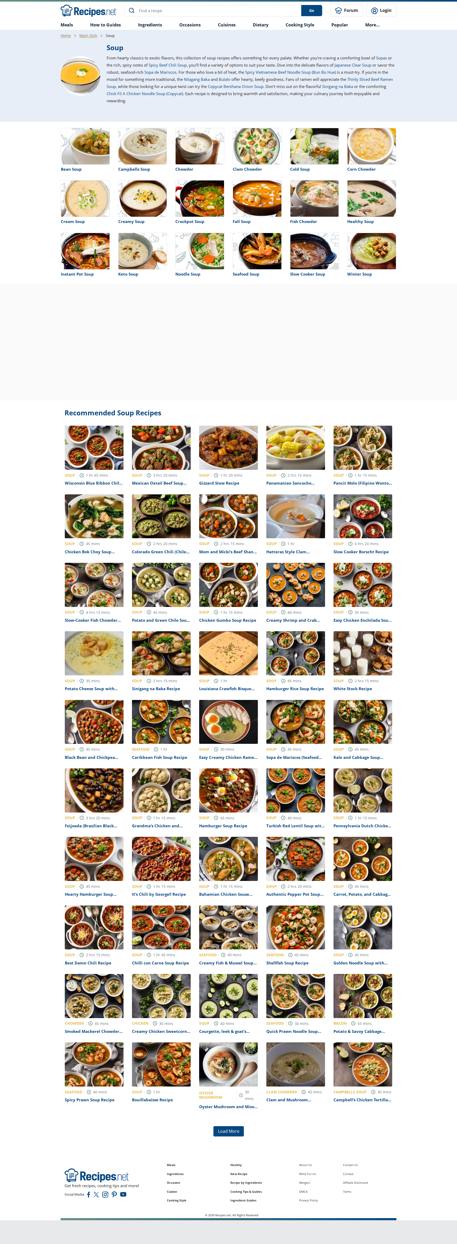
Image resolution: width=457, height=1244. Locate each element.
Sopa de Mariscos (160, 72)
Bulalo (224, 79)
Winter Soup (359, 274)
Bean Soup (71, 169)
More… (372, 25)
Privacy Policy (308, 1200)
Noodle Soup (187, 274)
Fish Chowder (303, 221)
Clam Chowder (247, 169)
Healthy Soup (360, 221)
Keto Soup (128, 274)
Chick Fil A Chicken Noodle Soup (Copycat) (145, 93)
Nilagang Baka (197, 79)
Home (66, 35)
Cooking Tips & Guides (246, 1192)
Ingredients (150, 25)
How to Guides (105, 25)
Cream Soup (73, 221)
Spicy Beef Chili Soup (168, 65)
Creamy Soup (131, 221)
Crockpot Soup (189, 221)
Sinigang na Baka (337, 86)
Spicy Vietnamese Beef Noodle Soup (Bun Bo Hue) (290, 72)
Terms (347, 1192)
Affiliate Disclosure (355, 1183)
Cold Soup (300, 169)
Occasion (173, 1183)
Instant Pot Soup (77, 274)
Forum (350, 10)
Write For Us (307, 1174)
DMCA (303, 1192)
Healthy (236, 1165)
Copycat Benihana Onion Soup (235, 86)
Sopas (381, 58)
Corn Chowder (361, 169)
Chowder (184, 169)
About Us (305, 1165)
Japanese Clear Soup (353, 65)
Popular (339, 25)
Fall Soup (242, 221)
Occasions (190, 25)
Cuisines (227, 25)
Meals (171, 1165)
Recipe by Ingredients (246, 1183)
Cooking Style (176, 1200)
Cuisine (172, 1192)
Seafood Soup (246, 274)
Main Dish (88, 35)
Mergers (304, 1183)
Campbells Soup (134, 169)
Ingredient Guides (243, 1200)
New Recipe (239, 1174)
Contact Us (350, 1165)
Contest (348, 1174)
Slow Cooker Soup (307, 274)
